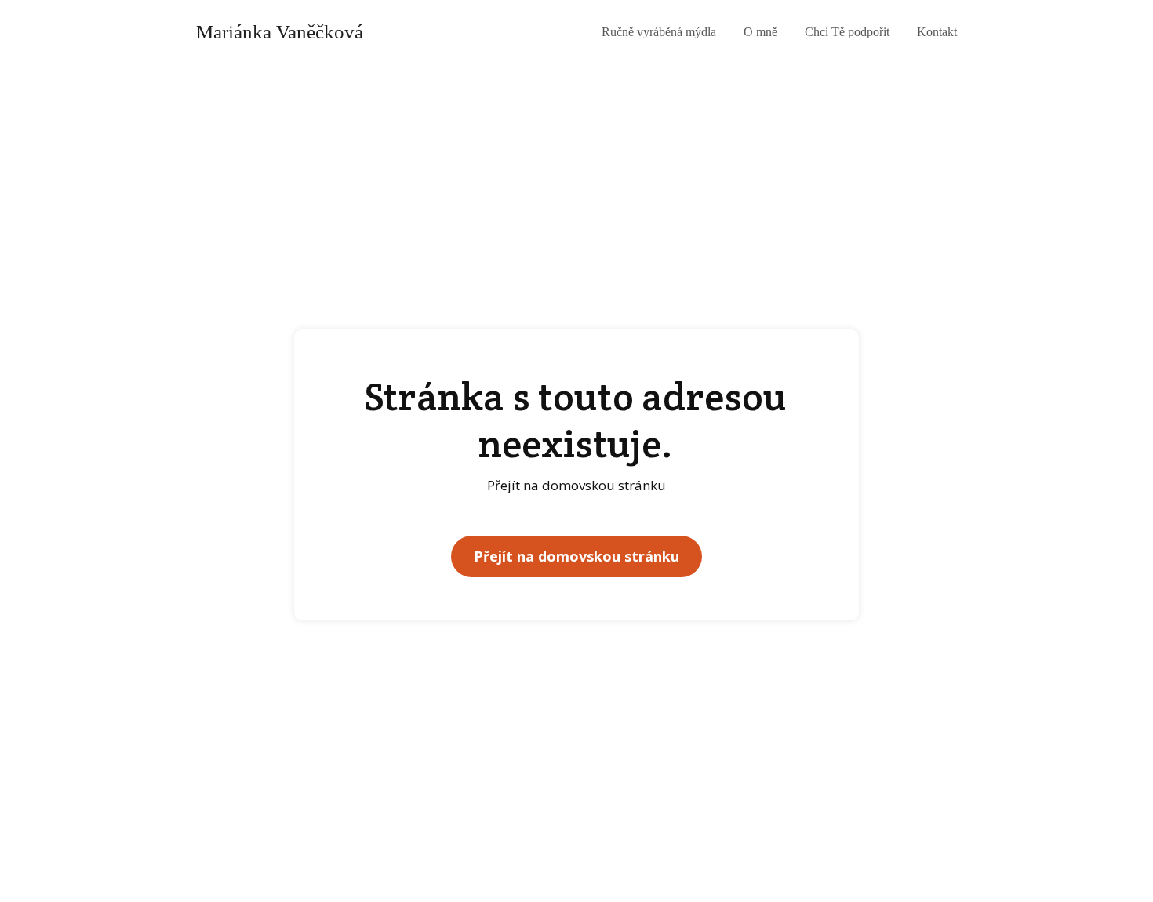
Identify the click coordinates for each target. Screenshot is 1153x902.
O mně (760, 31)
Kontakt (937, 31)
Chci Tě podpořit (847, 31)
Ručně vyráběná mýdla (659, 31)
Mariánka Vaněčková (279, 32)
